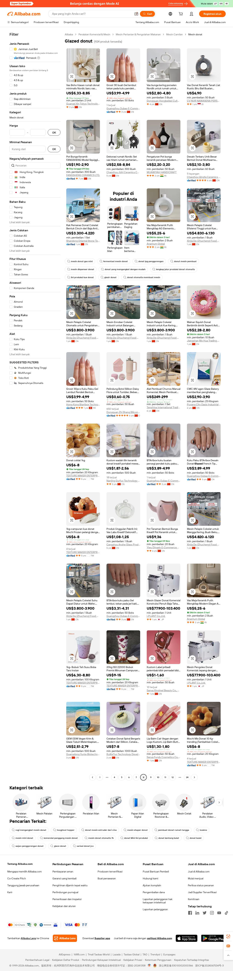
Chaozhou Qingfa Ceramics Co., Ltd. (204, 177)
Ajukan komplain (152, 885)
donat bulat (196, 838)
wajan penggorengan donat (29, 846)
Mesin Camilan (174, 34)
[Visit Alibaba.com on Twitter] (204, 913)
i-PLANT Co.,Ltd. (156, 616)
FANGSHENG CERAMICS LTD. (83, 175)
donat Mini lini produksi (136, 838)
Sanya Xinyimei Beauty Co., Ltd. (163, 690)
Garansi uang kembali (64, 878)
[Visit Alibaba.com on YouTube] (219, 913)
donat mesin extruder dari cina (101, 830)
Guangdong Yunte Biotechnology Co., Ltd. (83, 754)
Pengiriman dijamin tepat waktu (70, 885)
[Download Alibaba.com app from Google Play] (213, 938)
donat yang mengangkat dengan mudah (125, 269)
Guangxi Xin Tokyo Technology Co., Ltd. (83, 103)
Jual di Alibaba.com (199, 871)
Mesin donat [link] (195, 34)
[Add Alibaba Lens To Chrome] (65, 938)
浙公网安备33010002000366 (176, 965)
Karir (9, 892)
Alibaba (69, 34)
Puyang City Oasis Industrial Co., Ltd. (204, 404)
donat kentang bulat (168, 838)
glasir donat (110, 277)
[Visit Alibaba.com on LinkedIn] (197, 913)
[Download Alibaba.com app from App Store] (187, 938)
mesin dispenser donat (82, 269)
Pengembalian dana (154, 892)
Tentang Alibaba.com (20, 863)
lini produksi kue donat (82, 277)
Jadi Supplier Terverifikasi (202, 892)
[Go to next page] (194, 777)
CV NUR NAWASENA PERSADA (204, 100)
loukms (203, 830)
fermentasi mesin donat (115, 261)
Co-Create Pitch (16, 878)
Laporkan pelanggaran (155, 909)
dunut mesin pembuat (185, 261)
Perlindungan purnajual (65, 892)
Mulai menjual (195, 878)
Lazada (117, 954)
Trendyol (155, 954)
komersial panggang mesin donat (61, 838)
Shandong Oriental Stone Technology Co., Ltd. (83, 240)
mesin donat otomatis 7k (101, 838)
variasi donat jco (85, 846)
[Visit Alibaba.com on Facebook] (190, 913)
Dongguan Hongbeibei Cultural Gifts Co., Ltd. (163, 100)
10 (158, 777)
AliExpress (64, 954)
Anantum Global (156, 243)
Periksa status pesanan (201, 885)
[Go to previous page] (92, 777)
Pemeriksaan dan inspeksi (67, 899)
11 (165, 777)
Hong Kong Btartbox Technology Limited (83, 404)
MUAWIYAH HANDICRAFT (162, 172)
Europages (169, 954)
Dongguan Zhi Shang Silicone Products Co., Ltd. (123, 412)
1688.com (79, 954)
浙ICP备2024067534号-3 (209, 965)
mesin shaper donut (137, 830)
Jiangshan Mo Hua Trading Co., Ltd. (204, 340)
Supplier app (102, 938)
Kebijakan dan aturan (64, 906)
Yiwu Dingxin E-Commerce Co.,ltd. (163, 547)
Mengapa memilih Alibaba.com (24, 871)
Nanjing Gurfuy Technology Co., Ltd (123, 480)
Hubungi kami (150, 878)
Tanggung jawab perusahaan (23, 885)
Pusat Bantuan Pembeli (156, 871)
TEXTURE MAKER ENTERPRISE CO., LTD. (83, 475)
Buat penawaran (107, 878)
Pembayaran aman (62, 871)
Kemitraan (193, 899)
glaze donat (60, 846)
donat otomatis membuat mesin (143, 277)
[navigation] (34, 406)
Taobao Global (131, 954)
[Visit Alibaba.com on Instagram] (212, 913)
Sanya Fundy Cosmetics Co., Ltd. (163, 757)
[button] (136, 14)
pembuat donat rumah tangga (173, 830)
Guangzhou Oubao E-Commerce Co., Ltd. (123, 108)
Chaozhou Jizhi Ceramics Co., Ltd (123, 172)
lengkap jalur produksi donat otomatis (175, 269)
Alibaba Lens (28, 938)
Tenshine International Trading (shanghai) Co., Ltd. (163, 407)
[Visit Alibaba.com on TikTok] (226, 913)
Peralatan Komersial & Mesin (94, 34)
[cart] (181, 14)
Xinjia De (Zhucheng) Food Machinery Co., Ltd (204, 240)
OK (54, 132)
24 (187, 777)
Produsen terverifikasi (110, 871)
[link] (228, 936)
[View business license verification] (149, 965)
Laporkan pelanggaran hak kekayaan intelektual (157, 901)
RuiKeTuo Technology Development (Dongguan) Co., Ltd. (123, 754)
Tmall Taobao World (99, 954)
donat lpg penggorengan (150, 261)
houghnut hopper (65, 830)
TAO (145, 954)
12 (172, 777)
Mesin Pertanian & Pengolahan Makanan (138, 34)
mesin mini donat (24, 838)
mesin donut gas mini (82, 261)
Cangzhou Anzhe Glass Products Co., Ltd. (123, 544)
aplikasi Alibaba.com (159, 938)
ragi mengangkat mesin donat (30, 830)
